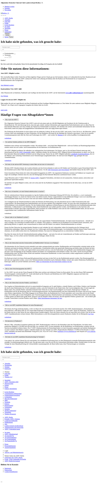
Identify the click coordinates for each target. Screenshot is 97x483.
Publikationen (9, 422)
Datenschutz (8, 470)
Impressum (8, 468)
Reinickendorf (9, 405)
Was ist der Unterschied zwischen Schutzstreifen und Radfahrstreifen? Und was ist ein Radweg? (31, 243)
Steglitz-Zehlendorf (10, 410)
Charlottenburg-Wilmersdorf (13, 393)
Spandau (7, 409)
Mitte (6, 400)
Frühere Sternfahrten (11, 389)
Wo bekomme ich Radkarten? (13, 321)
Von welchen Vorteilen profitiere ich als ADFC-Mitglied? (20, 142)
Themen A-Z (8, 377)
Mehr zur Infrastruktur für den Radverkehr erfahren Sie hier (54, 261)
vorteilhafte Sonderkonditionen (80, 154)
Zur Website (4, 96)
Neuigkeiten (8, 365)
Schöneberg (8, 407)
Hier (75, 155)
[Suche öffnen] (3, 15)
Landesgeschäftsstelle (11, 420)
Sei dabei (7, 26)
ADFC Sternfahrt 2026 (11, 382)
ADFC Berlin (9, 18)
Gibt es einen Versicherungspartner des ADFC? (18, 268)
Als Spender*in (9, 436)
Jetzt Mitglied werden (7, 85)
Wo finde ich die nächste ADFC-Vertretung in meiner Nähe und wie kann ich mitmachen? (29, 164)
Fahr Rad (7, 21)
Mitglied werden (9, 6)
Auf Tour (90, 314)
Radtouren (8, 368)
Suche (7, 37)
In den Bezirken (9, 25)
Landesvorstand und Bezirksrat (14, 426)
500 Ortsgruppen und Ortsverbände (58, 170)
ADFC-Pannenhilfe (25, 152)
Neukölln (7, 402)
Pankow (7, 404)
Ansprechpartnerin (10, 447)
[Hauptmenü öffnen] (5, 15)
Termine (7, 367)
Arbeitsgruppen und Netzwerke (14, 427)
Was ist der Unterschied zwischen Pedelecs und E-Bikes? (21, 282)
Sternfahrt (7, 28)
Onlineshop (8, 32)
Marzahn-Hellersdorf (11, 399)
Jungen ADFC (35, 178)
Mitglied (60, 135)
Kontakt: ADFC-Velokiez (12, 419)
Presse (6, 30)
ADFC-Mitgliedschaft (11, 434)
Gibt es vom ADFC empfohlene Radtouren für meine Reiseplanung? (23, 305)
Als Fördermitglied (10, 439)
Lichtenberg (8, 397)
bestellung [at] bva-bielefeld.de (66, 331)
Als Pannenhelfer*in (11, 441)
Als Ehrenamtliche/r (10, 437)
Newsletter (8, 10)
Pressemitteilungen (10, 446)
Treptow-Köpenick (10, 414)
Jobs (6, 424)
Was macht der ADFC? (11, 119)
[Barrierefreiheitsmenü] (1, 15)
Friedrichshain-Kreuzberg (12, 395)
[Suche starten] (3, 49)
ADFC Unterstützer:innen (12, 429)
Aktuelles (7, 20)
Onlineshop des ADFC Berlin (13, 457)
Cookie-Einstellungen (11, 471)
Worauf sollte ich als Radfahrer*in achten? (16, 217)
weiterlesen (8, 138)
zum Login (4, 110)
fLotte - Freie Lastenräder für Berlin (15, 459)
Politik (6, 23)
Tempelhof (8, 412)
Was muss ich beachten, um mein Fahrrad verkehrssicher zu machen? (24, 191)
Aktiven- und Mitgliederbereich (14, 452)
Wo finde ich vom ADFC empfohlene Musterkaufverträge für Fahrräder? (24, 337)
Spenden (7, 8)
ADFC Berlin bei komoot (12, 461)
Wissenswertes (9, 383)
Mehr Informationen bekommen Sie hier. (50, 298)
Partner (7, 385)
